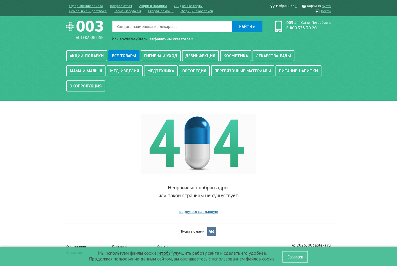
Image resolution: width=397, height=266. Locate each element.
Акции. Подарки (87, 55)
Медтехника (160, 70)
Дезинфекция (200, 55)
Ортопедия (194, 70)
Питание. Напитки (298, 70)
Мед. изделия (124, 70)
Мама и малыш (86, 70)
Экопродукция (86, 86)
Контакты (119, 246)
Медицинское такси (196, 11)
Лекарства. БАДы (273, 55)
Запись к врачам (127, 11)
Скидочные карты (188, 5)
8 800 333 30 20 (301, 27)
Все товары (124, 55)
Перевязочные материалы (242, 70)
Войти (326, 11)
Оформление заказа (86, 5)
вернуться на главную (198, 211)
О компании (76, 246)
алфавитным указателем (171, 39)
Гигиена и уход (160, 55)
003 (289, 22)
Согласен (295, 257)
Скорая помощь (161, 11)
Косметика (235, 55)
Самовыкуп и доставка (88, 11)
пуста (326, 5)
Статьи (162, 246)
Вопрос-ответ (121, 5)
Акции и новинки (153, 5)
